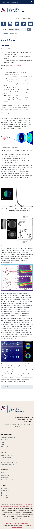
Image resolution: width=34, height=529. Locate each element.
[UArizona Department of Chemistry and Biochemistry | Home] (17, 10)
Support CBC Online (24, 424)
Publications (6, 387)
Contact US (17, 426)
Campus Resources (6, 458)
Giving (18, 18)
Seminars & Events (26, 18)
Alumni (3, 442)
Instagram (6, 491)
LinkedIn (5, 493)
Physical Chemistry (15, 65)
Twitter (5, 495)
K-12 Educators (5, 447)
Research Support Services (9, 462)
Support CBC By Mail (10, 424)
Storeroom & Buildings (7, 464)
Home (6, 33)
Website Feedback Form (8, 480)
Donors (3, 444)
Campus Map (5, 475)
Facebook (6, 488)
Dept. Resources (5, 473)
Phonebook (4, 477)
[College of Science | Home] (17, 409)
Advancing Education (7, 455)
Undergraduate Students (8, 437)
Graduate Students (6, 440)
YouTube (5, 497)
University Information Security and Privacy (17, 523)
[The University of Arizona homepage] (9, 2)
